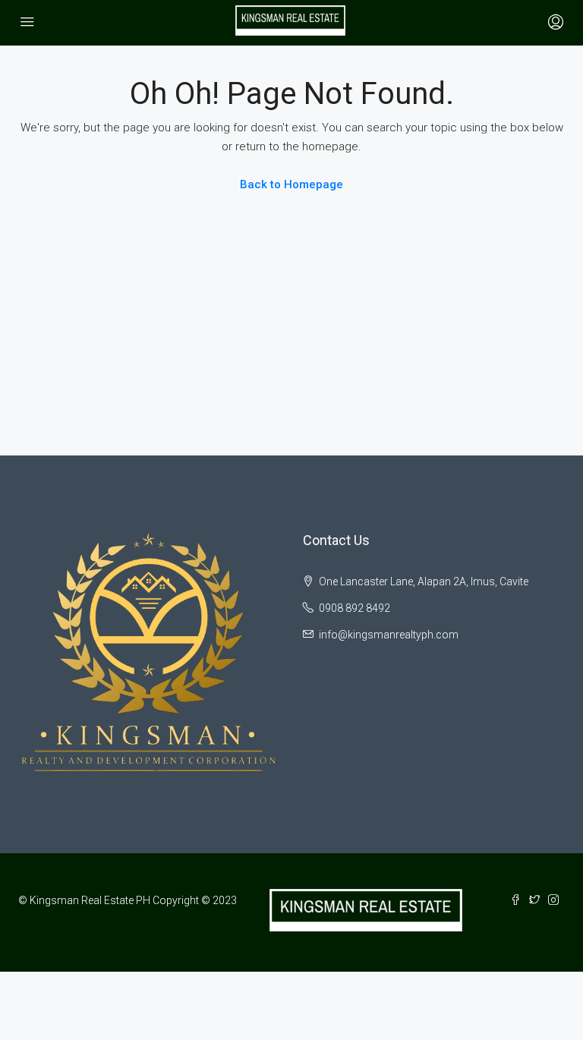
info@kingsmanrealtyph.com (389, 635)
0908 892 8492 (354, 608)
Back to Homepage (291, 184)
